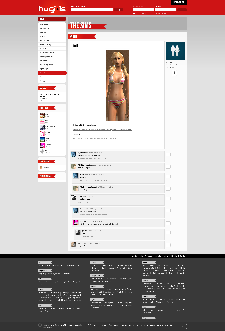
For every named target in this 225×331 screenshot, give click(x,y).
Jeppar (170, 310)
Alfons (47, 150)
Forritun (162, 299)
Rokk (184, 289)
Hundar (71, 265)
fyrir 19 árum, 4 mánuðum (93, 153)
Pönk (169, 289)
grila (80, 196)
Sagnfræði (66, 282)
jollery (47, 138)
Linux (145, 302)
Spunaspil (44, 69)
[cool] (117, 85)
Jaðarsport (156, 270)
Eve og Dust (45, 40)
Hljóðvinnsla (111, 279)
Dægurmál (43, 270)
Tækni (145, 296)
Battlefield (44, 24)
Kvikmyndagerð (126, 279)
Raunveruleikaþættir (124, 303)
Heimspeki (55, 282)
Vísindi (41, 284)
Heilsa (132, 265)
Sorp (40, 311)
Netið (151, 302)
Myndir (73, 37)
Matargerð (121, 268)
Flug (151, 310)
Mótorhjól (180, 310)
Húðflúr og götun (108, 268)
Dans (173, 265)
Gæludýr (55, 265)
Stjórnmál (67, 274)
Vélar (145, 307)
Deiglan (41, 274)
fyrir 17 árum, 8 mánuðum (93, 243)
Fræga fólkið (122, 265)
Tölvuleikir (44, 81)
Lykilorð (158, 6)
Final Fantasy (45, 44)
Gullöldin (159, 284)
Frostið (134, 256)
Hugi (144, 318)
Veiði (182, 273)
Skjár (93, 300)
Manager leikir (46, 56)
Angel (47, 120)
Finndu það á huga (78, 6)
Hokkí (182, 268)
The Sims (44, 73)
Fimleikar (181, 265)
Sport (145, 262)
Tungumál (76, 282)
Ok (182, 326)
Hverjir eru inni (46, 176)
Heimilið (95, 268)
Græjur (170, 299)
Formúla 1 (160, 310)
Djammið (94, 265)
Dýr (40, 262)
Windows (170, 302)
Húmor (61, 308)
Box (159, 265)
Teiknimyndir (95, 308)
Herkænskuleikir (47, 52)
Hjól (175, 268)
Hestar (63, 265)
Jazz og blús (161, 286)
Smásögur (129, 292)
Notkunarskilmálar (170, 256)
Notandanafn (138, 6)
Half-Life (44, 48)
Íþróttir (145, 270)
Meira (42, 100)
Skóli (79, 308)
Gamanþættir (96, 303)
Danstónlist (147, 284)
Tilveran (48, 311)
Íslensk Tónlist (148, 286)
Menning (94, 286)
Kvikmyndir (109, 303)
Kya (46, 114)
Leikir (42, 19)
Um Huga (183, 256)
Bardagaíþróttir (148, 265)
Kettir (79, 265)
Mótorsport (147, 313)
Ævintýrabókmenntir (106, 294)
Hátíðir (53, 308)
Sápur (93, 305)
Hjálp (141, 256)
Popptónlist (160, 289)
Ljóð (100, 292)
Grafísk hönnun (96, 279)
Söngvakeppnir (149, 291)
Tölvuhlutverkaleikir (48, 77)
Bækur (109, 289)
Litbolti (145, 273)
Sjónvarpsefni (112, 305)
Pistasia (48, 132)
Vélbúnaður (160, 302)
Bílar (144, 310)
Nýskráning (178, 2)
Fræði (41, 279)
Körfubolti (180, 270)
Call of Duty (45, 36)
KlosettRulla (50, 126)
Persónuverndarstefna (153, 256)
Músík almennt (148, 289)
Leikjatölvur (180, 299)
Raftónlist (176, 289)
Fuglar (47, 265)
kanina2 (81, 243)
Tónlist (145, 280)
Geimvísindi (43, 282)
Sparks (48, 144)
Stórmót (172, 273)
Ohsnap (46, 167)
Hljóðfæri (180, 284)
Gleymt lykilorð (160, 13)
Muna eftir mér (141, 13)
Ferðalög (112, 265)
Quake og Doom (46, 65)
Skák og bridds (158, 273)
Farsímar (153, 299)
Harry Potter (119, 289)
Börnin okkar (43, 308)
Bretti (166, 265)
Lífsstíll (93, 262)
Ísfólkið (130, 289)
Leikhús (93, 292)
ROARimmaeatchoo (86, 165)
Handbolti (167, 268)
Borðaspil (44, 32)
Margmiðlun (95, 276)
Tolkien (93, 294)
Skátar (130, 268)
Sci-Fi (101, 305)
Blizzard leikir (46, 28)
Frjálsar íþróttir (148, 268)
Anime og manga (97, 289)
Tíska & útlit (95, 270)
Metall (182, 286)
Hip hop (170, 284)
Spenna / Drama (126, 305)
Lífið (40, 305)
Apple (145, 299)
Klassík (172, 286)
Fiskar (41, 265)
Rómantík (70, 308)
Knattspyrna (168, 270)
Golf (158, 268)
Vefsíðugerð (106, 281)
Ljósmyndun (95, 281)
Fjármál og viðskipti (54, 274)
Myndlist (120, 292)
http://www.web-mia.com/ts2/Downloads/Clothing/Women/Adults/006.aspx (102, 129)
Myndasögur (109, 292)
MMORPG (44, 60)
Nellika (169, 62)
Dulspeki (103, 265)
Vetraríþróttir (148, 275)
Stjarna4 (81, 153)
